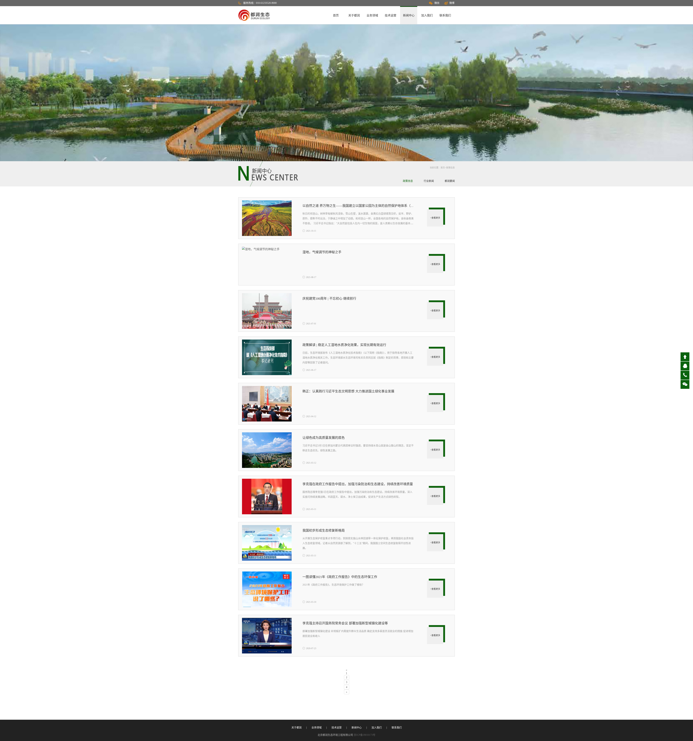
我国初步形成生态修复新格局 (323, 530)
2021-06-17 (311, 370)
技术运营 (390, 15)
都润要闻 (450, 181)
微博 (451, 3)
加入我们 (427, 15)
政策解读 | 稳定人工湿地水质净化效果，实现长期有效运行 (344, 345)
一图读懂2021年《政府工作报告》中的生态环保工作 (339, 577)
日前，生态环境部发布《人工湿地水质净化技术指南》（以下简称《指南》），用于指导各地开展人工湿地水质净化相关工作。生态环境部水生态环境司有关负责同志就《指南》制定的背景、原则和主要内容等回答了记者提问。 (358, 357)
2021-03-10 (311, 602)
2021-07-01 (311, 323)
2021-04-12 (311, 416)
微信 (436, 3)
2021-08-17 (311, 277)
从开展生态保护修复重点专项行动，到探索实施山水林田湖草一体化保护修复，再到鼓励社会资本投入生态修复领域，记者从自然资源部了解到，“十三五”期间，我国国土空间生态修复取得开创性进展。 (358, 543)
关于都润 (354, 15)
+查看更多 (435, 218)
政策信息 (450, 167)
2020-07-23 (311, 648)
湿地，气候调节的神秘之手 (321, 252)
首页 (336, 15)
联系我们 (445, 15)
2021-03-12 (311, 463)
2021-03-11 (311, 509)
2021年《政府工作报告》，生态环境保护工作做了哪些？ (333, 584)
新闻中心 (409, 15)
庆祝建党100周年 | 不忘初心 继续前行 (329, 298)
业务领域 (372, 15)
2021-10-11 (311, 231)
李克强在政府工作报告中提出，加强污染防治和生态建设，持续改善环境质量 (357, 484)
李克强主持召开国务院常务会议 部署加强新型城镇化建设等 (345, 623)
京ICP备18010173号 (364, 735)
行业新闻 (429, 181)
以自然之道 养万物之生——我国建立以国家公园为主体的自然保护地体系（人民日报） (364, 206)
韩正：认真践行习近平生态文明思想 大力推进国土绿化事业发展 (348, 391)
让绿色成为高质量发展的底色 (323, 438)
